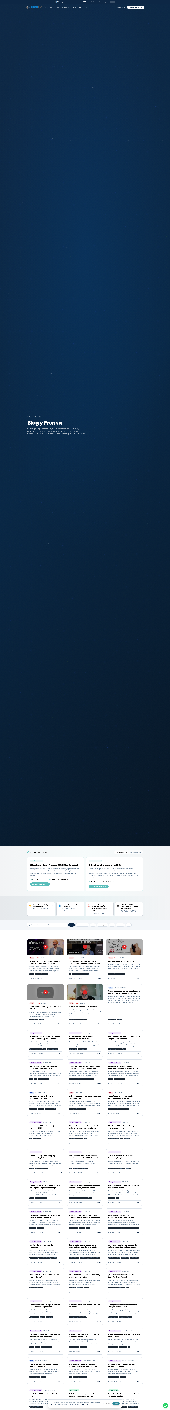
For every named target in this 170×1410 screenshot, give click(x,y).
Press (93, 925)
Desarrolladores (62, 7)
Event (112, 925)
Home (29, 416)
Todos (71, 925)
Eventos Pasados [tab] (135, 852)
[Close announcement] (167, 2)
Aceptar (116, 1403)
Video (128, 925)
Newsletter (120, 925)
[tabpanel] (85, 874)
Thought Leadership (82, 925)
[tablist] (128, 852)
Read (112, 2)
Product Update (102, 925)
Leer (138, 1024)
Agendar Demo (134, 7)
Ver (59, 978)
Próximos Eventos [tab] (121, 852)
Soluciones (48, 7)
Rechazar (107, 1403)
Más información (82, 1404)
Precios (74, 7)
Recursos (82, 7)
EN (124, 7)
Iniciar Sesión (117, 7)
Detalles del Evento (38, 884)
